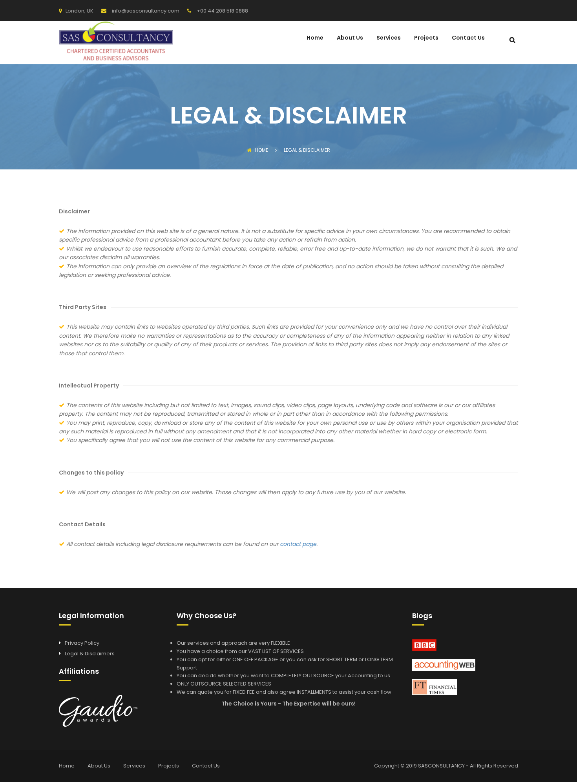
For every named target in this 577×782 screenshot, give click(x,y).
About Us (350, 38)
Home (315, 38)
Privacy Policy (82, 643)
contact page (298, 544)
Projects (426, 38)
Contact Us (468, 38)
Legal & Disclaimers (90, 653)
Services (388, 38)
